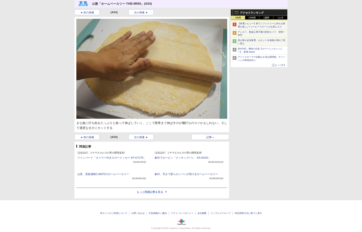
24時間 (252, 17)
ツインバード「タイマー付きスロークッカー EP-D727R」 (111, 157)
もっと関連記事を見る (150, 191)
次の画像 (139, 12)
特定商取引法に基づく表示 (248, 213)
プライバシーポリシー (182, 213)
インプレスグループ (220, 213)
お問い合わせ (138, 213)
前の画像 (89, 12)
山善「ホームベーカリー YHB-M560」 (118, 3)
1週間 (266, 17)
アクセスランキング (252, 12)
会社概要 (201, 213)
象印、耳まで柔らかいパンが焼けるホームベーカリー (186, 174)
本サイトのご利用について (113, 213)
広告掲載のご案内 (158, 213)
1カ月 (280, 17)
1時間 (238, 17)
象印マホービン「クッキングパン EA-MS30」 (183, 157)
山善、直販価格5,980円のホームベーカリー (103, 174)
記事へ (210, 137)
